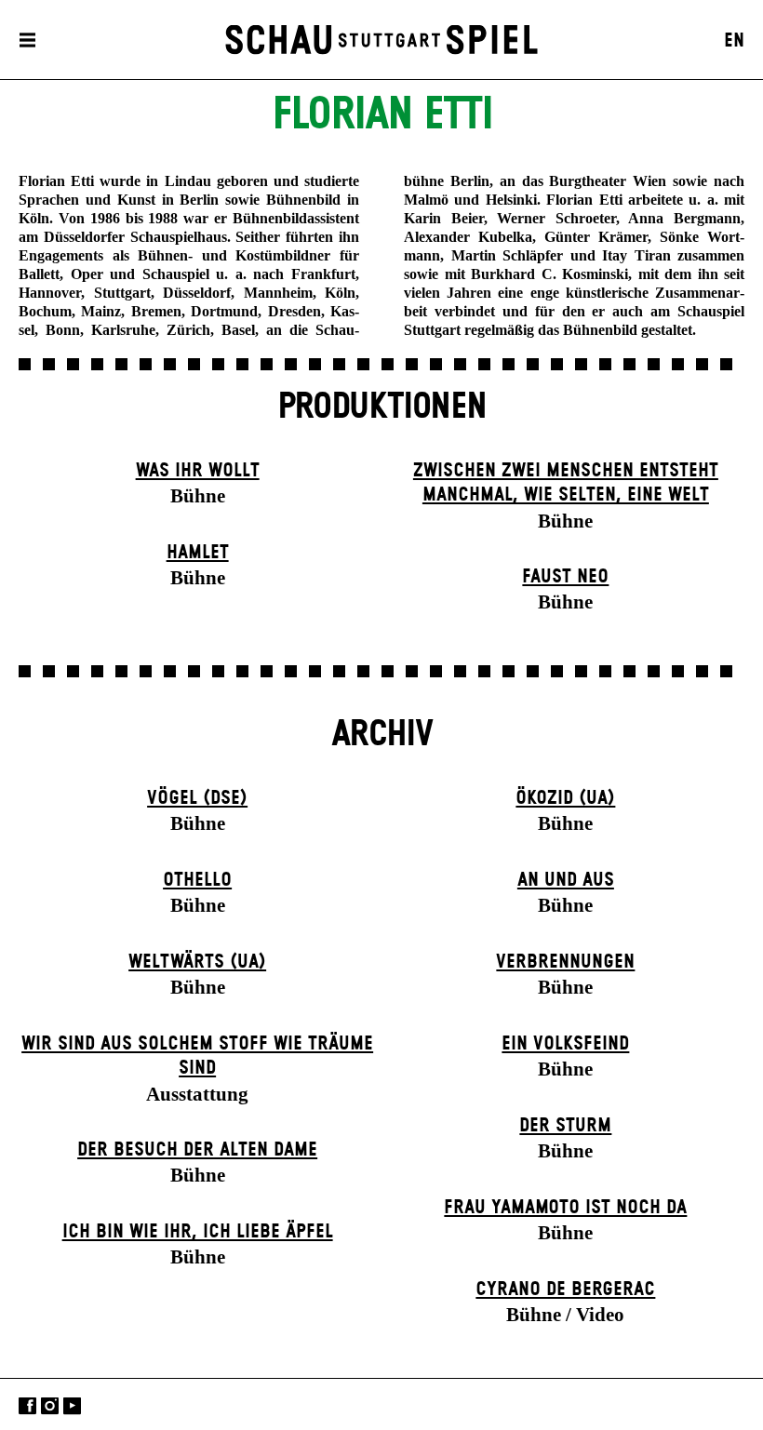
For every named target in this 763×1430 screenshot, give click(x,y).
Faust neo (565, 577)
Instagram (50, 1406)
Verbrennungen (565, 962)
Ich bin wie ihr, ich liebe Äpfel (197, 1232)
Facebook (27, 1406)
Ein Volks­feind (565, 1044)
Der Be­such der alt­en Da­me (197, 1150)
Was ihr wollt (198, 471)
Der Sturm (565, 1126)
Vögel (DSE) (197, 798)
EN (734, 41)
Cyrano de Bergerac (565, 1289)
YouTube (72, 1406)
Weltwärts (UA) (197, 962)
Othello (197, 880)
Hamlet (198, 552)
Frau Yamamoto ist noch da (565, 1207)
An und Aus (565, 880)
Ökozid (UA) (565, 798)
